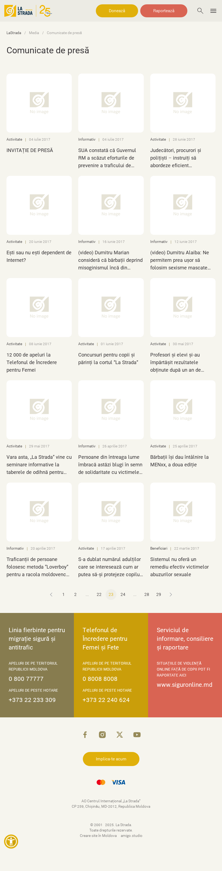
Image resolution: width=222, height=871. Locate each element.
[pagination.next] (170, 594)
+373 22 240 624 (106, 699)
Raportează (163, 11)
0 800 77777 (26, 678)
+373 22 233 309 (32, 699)
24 (122, 594)
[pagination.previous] (51, 594)
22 (99, 594)
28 (146, 594)
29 (158, 594)
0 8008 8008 (100, 678)
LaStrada (13, 33)
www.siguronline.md (185, 684)
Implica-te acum (111, 759)
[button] (11, 841)
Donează (117, 11)
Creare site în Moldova (98, 836)
